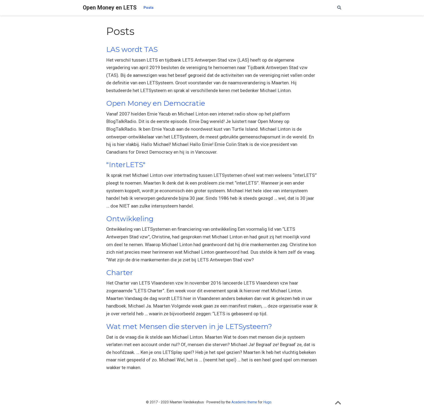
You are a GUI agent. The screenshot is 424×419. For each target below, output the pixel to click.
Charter (119, 272)
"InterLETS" (126, 164)
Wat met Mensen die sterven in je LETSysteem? (189, 326)
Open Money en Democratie (155, 103)
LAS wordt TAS (132, 49)
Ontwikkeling (129, 219)
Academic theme (244, 402)
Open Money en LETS (109, 7)
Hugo (267, 402)
